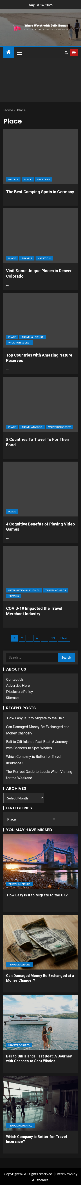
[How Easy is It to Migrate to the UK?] (40, 861)
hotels (13, 179)
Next (64, 638)
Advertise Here (18, 685)
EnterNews (64, 1174)
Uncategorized (19, 1045)
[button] (19, 52)
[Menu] (19, 52)
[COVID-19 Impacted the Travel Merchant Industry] (40, 573)
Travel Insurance (20, 1125)
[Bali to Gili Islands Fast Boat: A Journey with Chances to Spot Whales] (40, 1022)
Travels (27, 258)
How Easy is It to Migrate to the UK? (35, 718)
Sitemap (12, 697)
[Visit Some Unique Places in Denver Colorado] (40, 235)
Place (28, 179)
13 (53, 638)
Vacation (43, 179)
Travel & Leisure (33, 337)
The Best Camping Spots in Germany (40, 191)
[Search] (66, 52)
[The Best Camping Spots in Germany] (40, 156)
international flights (24, 590)
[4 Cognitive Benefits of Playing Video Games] (40, 489)
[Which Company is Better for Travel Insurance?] (40, 1103)
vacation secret (19, 342)
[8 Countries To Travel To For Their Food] (40, 404)
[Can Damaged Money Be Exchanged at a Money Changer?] (40, 942)
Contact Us (15, 679)
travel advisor (32, 427)
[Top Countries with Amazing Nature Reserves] (40, 320)
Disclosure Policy (19, 691)
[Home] (8, 52)
